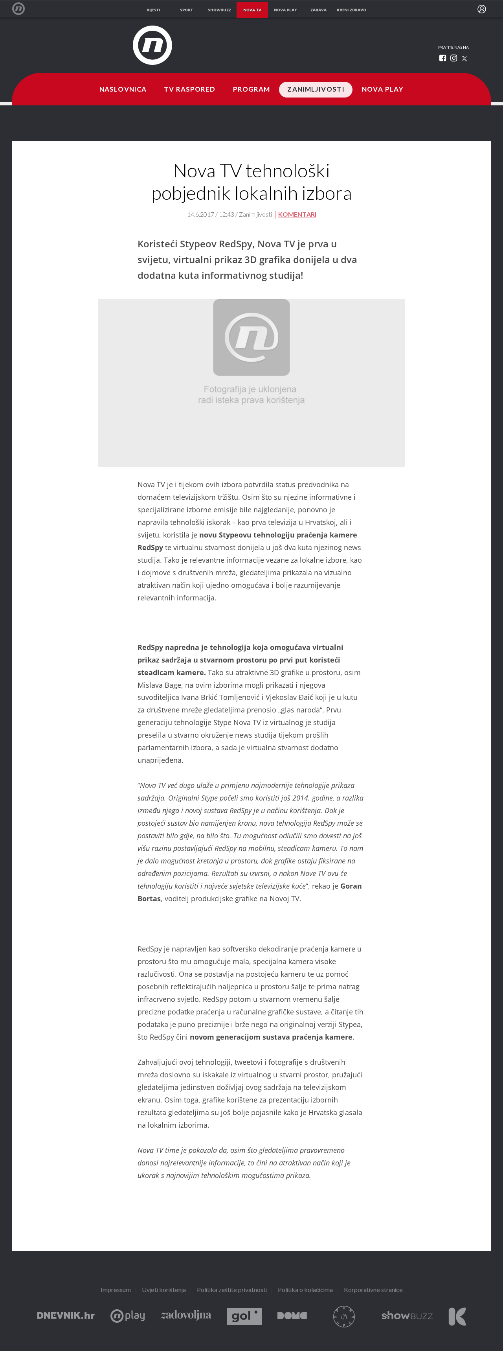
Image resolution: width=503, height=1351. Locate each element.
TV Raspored (189, 90)
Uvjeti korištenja (164, 1290)
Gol (244, 1316)
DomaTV (292, 1316)
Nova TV (22, 9)
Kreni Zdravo (457, 1316)
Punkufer (344, 1316)
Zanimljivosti (316, 90)
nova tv (252, 10)
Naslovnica (123, 90)
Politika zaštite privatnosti (232, 1290)
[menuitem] (481, 9)
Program (251, 90)
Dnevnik (66, 1316)
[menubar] (481, 9)
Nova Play (383, 90)
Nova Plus (127, 1316)
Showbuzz (407, 1316)
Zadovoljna (185, 1316)
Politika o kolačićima (305, 1290)
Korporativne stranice (373, 1290)
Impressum (116, 1290)
